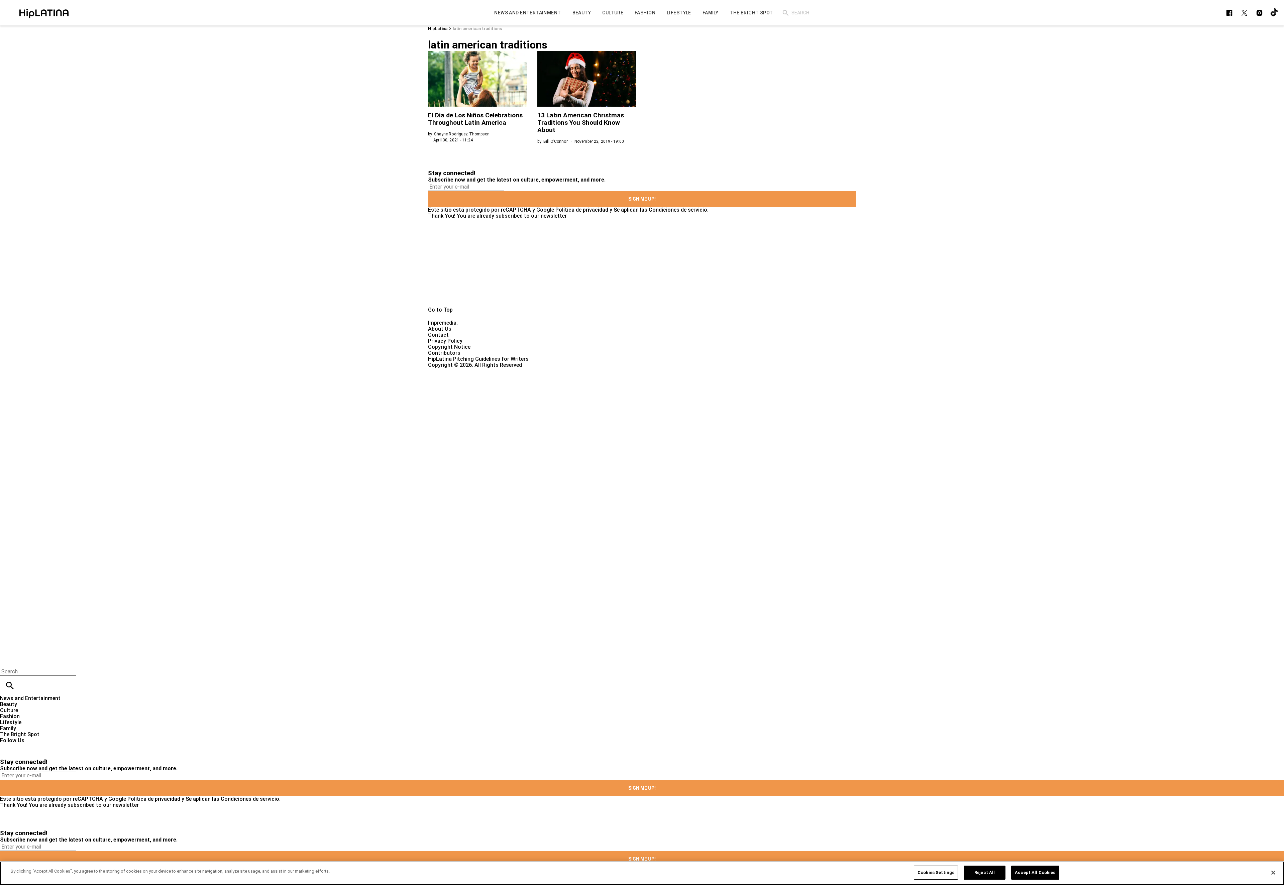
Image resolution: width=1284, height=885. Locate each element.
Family (8, 728)
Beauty (8, 704)
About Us (439, 329)
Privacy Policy (445, 341)
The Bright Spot (19, 734)
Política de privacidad (581, 210)
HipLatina (437, 28)
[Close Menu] (7, 660)
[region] (642, 873)
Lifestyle (10, 722)
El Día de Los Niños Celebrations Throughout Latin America (475, 118)
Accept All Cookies (1035, 872)
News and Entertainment (30, 698)
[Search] (785, 12)
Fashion (10, 716)
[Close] (1273, 872)
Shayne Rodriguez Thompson (462, 134)
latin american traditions (477, 28)
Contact (438, 335)
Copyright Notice (449, 347)
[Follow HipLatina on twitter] (1244, 12)
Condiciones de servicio (678, 210)
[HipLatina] (44, 13)
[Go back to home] (526, 392)
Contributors (444, 353)
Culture (9, 710)
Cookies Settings (936, 872)
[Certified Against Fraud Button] (452, 371)
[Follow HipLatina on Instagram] (1259, 12)
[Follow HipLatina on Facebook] (1229, 12)
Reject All (984, 872)
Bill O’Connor (555, 141)
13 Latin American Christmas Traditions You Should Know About (580, 122)
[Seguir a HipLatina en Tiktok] (1274, 12)
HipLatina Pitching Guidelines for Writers (478, 359)
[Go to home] (642, 263)
